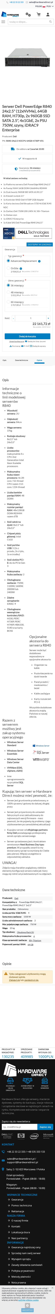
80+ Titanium (35, 940)
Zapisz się (45, 1127)
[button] (28, 14)
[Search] (50, 21)
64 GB (30, 944)
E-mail (26, 346)
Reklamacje (17, 1211)
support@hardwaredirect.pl (22, 1162)
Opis (4, 360)
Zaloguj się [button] (14, 980)
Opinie (39, 360)
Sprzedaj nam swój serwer (26, 1253)
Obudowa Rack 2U (25, 932)
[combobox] (31, 22)
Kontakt (15, 1226)
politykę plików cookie (28, 1300)
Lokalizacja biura (20, 1232)
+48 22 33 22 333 (16, 2)
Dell (16, 898)
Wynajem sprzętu (21, 1259)
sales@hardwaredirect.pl (41, 2)
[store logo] (11, 14)
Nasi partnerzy (19, 1238)
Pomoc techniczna (21, 1205)
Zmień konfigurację (16, 341)
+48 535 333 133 (36, 1151)
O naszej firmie (19, 1220)
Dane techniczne (21, 360)
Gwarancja (10, 249)
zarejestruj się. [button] (31, 980)
